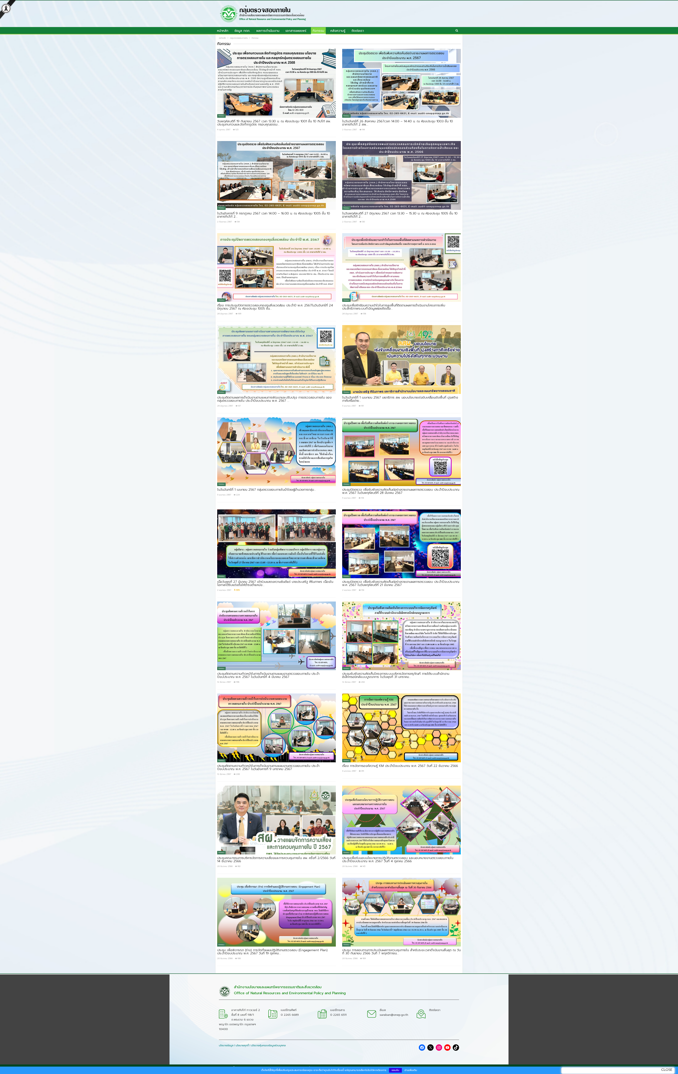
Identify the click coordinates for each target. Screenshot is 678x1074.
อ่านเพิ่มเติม (411, 1070)
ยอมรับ (395, 1070)
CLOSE (666, 1069)
